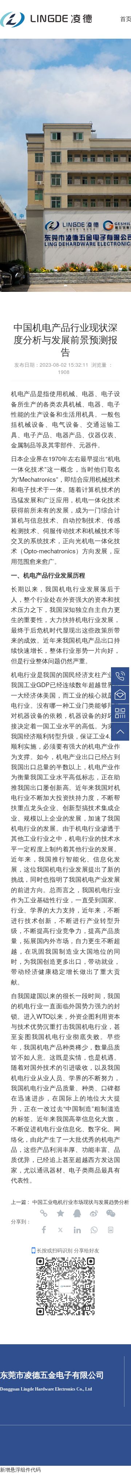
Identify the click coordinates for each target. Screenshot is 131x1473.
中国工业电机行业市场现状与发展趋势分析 (80, 1201)
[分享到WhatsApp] (93, 1229)
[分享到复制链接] (43, 1213)
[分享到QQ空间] (60, 1213)
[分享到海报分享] (110, 1229)
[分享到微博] (93, 1213)
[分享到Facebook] (43, 1229)
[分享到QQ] (77, 1213)
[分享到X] (60, 1229)
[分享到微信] (110, 1213)
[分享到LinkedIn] (77, 1229)
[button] (65, 285)
